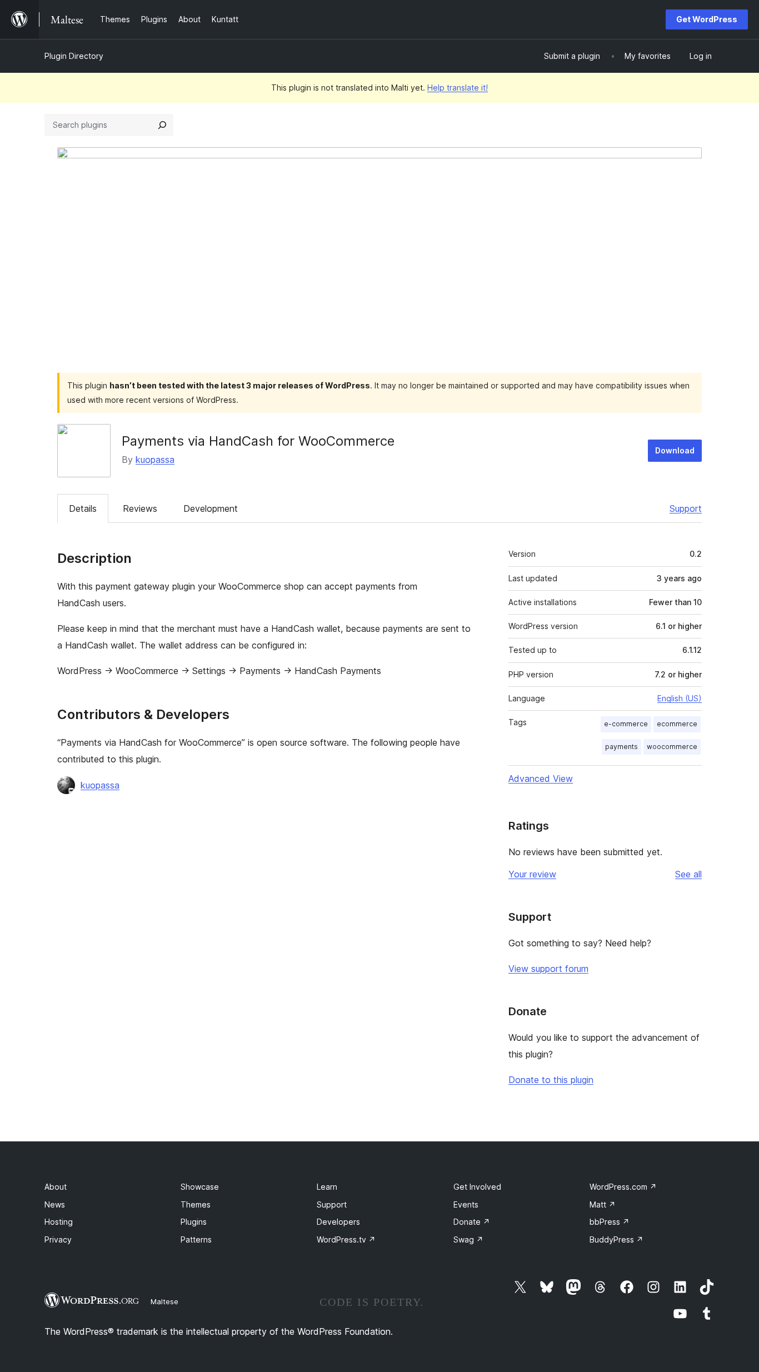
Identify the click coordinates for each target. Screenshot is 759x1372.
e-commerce (626, 724)
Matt (603, 1204)
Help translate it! (457, 87)
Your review (532, 874)
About (55, 1186)
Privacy (58, 1239)
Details (83, 508)
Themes (196, 1204)
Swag (468, 1239)
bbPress (610, 1221)
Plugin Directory (73, 56)
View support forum (548, 968)
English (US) (679, 698)
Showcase (200, 1186)
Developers (338, 1221)
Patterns (196, 1239)
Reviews (140, 508)
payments (621, 746)
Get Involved (477, 1186)
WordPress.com (623, 1186)
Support (686, 508)
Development (210, 508)
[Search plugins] (162, 125)
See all (688, 874)
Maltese (164, 1301)
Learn (327, 1186)
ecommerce (677, 724)
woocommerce (672, 746)
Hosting (58, 1221)
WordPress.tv (346, 1239)
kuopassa (155, 459)
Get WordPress (706, 19)
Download (675, 450)
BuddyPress (616, 1239)
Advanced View (540, 778)
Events (465, 1204)
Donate (471, 1221)
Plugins (194, 1221)
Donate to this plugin (550, 1079)
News (54, 1204)
